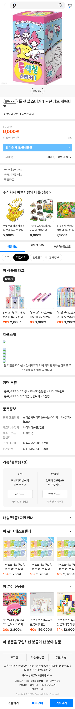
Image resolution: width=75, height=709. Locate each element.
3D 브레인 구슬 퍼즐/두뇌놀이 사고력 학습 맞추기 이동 (15, 611)
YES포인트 (9, 138)
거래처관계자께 (48, 684)
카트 (70, 6)
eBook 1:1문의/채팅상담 (35, 669)
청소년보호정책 (53, 680)
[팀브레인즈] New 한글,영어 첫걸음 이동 (42, 611)
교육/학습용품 (38, 391)
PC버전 (23, 684)
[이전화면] (5, 5)
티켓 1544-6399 (38, 665)
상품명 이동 (15, 304)
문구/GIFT (10, 391)
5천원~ (47, 396)
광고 (43, 688)
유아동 (23, 391)
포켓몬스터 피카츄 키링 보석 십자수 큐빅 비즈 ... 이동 (15, 217)
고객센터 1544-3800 (15, 665)
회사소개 (34, 684)
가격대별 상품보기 (29, 396)
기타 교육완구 (56, 391)
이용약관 (19, 680)
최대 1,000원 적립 (58, 157)
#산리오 (9, 279)
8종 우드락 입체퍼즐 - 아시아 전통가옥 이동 (42, 217)
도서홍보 (34, 688)
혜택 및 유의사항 (20, 501)
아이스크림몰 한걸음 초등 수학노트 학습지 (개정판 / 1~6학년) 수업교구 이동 (15, 556)
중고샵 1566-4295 (61, 665)
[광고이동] (60, 5)
